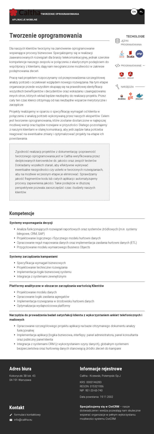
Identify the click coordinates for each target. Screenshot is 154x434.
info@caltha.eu (20, 419)
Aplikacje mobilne (24, 19)
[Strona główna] (24, 12)
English (134, 11)
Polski (141, 11)
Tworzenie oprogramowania (59, 14)
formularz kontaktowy (25, 414)
